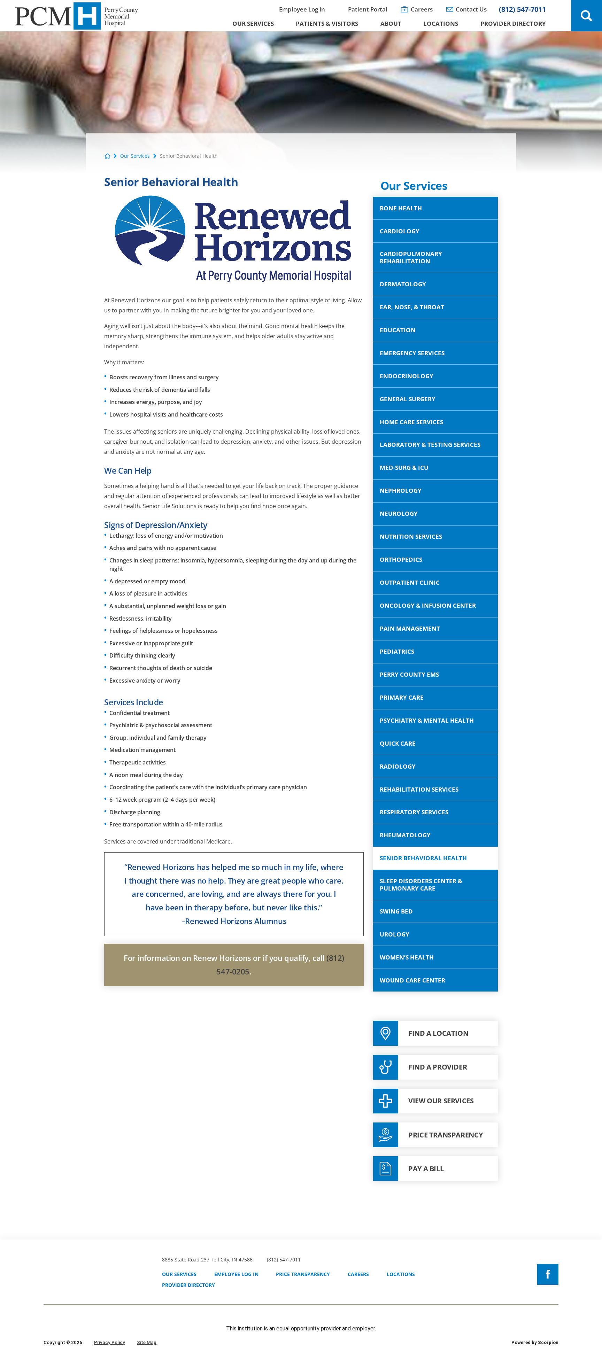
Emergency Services (412, 353)
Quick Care (398, 743)
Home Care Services (411, 422)
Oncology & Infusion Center (428, 605)
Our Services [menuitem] (253, 24)
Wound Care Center (412, 980)
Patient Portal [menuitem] (367, 9)
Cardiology (399, 231)
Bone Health (401, 208)
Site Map (146, 1342)
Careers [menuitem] (422, 9)
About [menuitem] (390, 24)
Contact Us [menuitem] (471, 9)
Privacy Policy (109, 1342)
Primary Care (402, 697)
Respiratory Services (414, 812)
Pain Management (410, 628)
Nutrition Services (411, 537)
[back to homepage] (107, 156)
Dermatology (403, 284)
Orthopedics (401, 559)
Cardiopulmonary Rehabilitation (411, 257)
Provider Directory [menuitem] (513, 24)
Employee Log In (236, 1274)
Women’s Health (407, 957)
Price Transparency (303, 1274)
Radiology (398, 766)
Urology (394, 934)
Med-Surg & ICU (404, 468)
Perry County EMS (409, 674)
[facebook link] (547, 1274)
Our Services (135, 156)
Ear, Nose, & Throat (412, 307)
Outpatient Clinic (410, 582)
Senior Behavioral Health (423, 858)
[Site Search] (586, 15)
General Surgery (407, 399)
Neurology (399, 514)
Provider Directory (188, 1285)
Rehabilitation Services (419, 789)
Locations (401, 1274)
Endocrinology (406, 376)
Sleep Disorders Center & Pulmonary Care (421, 884)
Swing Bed (396, 911)
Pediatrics (397, 651)
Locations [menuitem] (440, 24)
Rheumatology (405, 835)
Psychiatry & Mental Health (427, 720)
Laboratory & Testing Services (430, 445)
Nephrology (401, 491)
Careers (358, 1274)
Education (398, 330)
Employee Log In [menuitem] (302, 9)
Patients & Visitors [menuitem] (327, 24)
